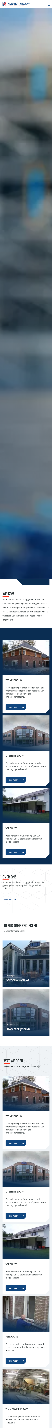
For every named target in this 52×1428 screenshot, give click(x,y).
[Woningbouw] (26, 657)
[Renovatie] (26, 1314)
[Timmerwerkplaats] (26, 1386)
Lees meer (7, 899)
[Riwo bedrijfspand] (26, 1012)
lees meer (13, 707)
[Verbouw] (26, 805)
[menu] (48, 4)
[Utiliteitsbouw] (26, 733)
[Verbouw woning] (26, 963)
